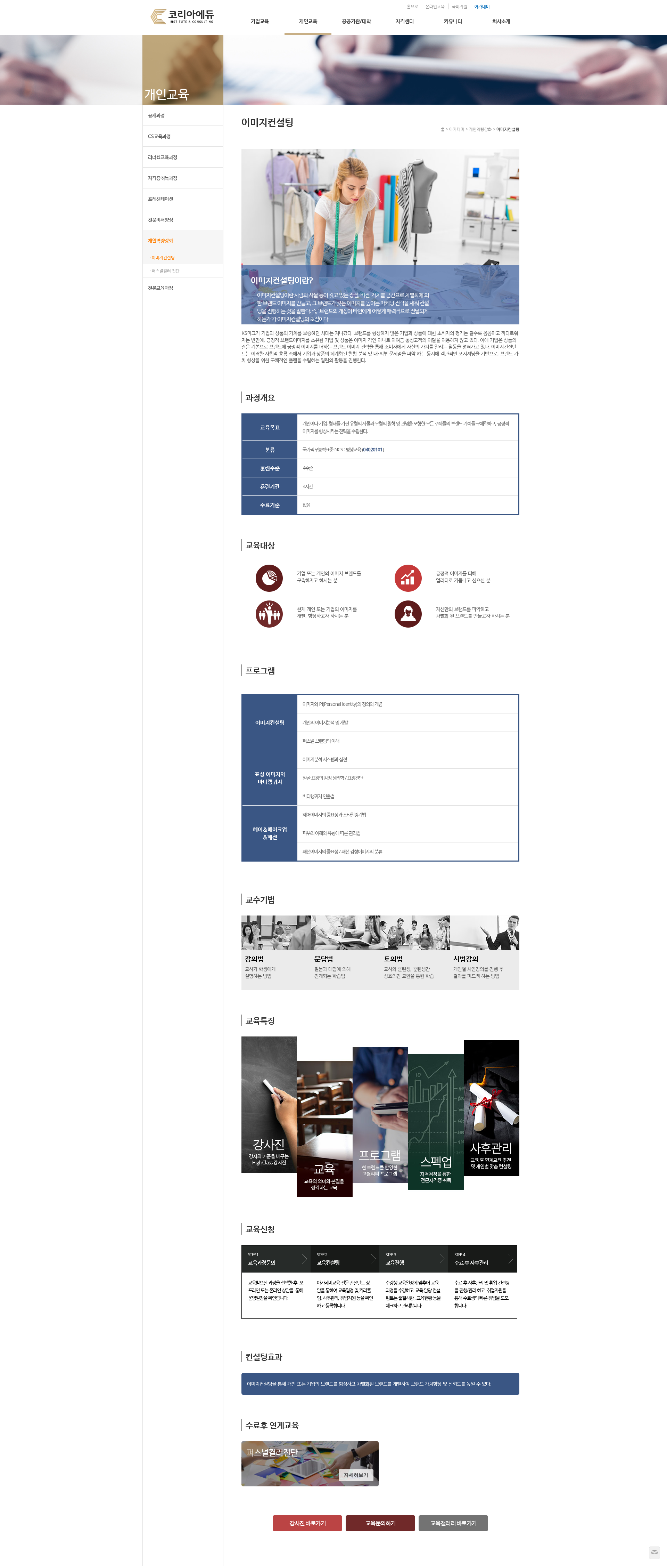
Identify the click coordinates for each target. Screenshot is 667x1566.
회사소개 (501, 20)
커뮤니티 (453, 20)
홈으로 (412, 6)
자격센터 (405, 20)
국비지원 (459, 6)
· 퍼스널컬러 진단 (165, 271)
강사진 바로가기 (307, 1523)
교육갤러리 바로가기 (453, 1523)
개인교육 (308, 20)
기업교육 (260, 20)
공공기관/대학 (356, 20)
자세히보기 (356, 1475)
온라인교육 (435, 6)
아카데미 (482, 6)
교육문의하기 (380, 1523)
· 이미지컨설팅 (162, 257)
